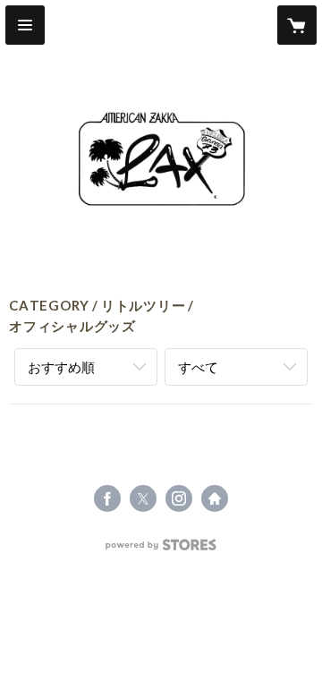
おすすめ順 (61, 367)
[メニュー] (25, 25)
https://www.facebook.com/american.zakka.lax (107, 498)
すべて (198, 367)
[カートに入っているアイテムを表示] (297, 25)
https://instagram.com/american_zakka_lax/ (178, 498)
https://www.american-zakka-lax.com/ (214, 498)
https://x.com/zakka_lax (143, 498)
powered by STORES (161, 549)
